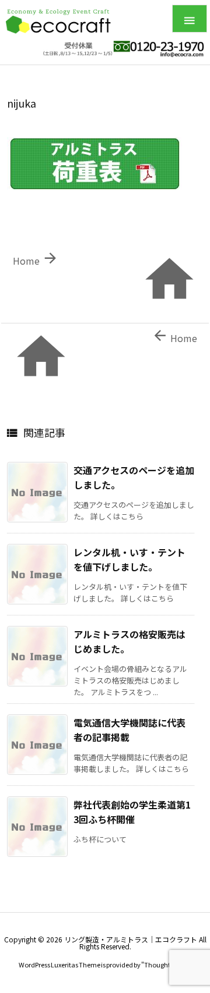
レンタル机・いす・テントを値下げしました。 (130, 559)
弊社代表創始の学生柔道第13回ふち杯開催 (132, 812)
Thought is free (165, 964)
